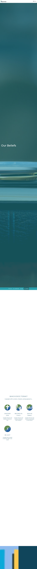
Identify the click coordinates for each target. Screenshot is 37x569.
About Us (10, 288)
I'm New (21, 288)
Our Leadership (16, 288)
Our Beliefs (26, 288)
